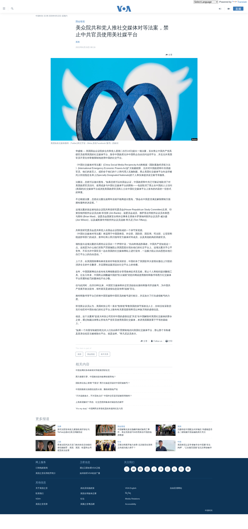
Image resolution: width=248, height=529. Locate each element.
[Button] (168, 54)
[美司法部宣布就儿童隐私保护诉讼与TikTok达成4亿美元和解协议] (45, 430)
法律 (59, 426)
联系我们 (40, 493)
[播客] (181, 469)
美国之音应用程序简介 (46, 473)
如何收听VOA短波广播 (90, 473)
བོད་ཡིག (128, 493)
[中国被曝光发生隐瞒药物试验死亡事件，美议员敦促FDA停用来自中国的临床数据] (106, 430)
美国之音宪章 (42, 504)
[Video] (228, 9)
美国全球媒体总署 (88, 493)
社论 (82, 499)
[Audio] (220, 9)
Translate (242, 2)
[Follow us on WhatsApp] (167, 469)
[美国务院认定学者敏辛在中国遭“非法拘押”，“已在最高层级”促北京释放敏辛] (166, 445)
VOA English (130, 488)
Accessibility (130, 504)
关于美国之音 (42, 488)
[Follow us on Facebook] (140, 469)
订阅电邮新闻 (42, 468)
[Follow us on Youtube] (133, 469)
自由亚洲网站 (176, 488)
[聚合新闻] (174, 469)
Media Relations (132, 499)
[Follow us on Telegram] (160, 469)
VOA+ (38, 499)
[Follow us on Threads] (154, 469)
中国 (179, 442)
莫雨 (78, 42)
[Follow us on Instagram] (147, 469)
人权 (59, 442)
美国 (179, 426)
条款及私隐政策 (87, 488)
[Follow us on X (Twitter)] (126, 469)
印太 (119, 442)
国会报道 (80, 21)
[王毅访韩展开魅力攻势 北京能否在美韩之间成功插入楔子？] (106, 445)
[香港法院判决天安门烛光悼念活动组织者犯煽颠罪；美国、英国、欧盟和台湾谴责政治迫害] (45, 445)
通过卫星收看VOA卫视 (90, 468)
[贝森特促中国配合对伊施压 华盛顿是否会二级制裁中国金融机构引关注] (166, 430)
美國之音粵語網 (87, 504)
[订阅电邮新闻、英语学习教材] (188, 469)
